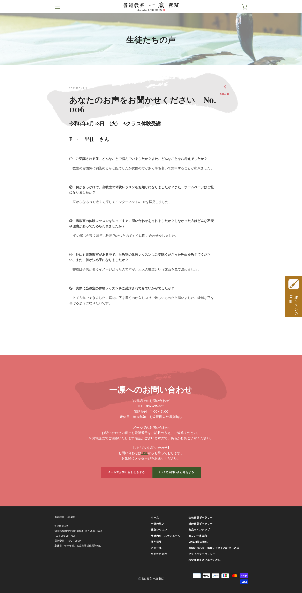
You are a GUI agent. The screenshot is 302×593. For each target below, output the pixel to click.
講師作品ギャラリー (201, 523)
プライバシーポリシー (202, 554)
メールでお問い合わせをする (126, 472)
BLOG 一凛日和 (198, 536)
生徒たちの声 (159, 554)
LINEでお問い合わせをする (176, 472)
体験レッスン (159, 529)
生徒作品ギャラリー (201, 517)
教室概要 (156, 542)
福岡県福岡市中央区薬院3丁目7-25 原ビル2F (78, 531)
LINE (144, 453)
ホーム (155, 517)
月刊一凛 (156, 548)
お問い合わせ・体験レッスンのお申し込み (214, 548)
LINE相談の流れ (198, 542)
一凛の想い (157, 523)
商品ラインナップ (199, 529)
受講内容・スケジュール (165, 536)
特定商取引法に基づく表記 (205, 560)
